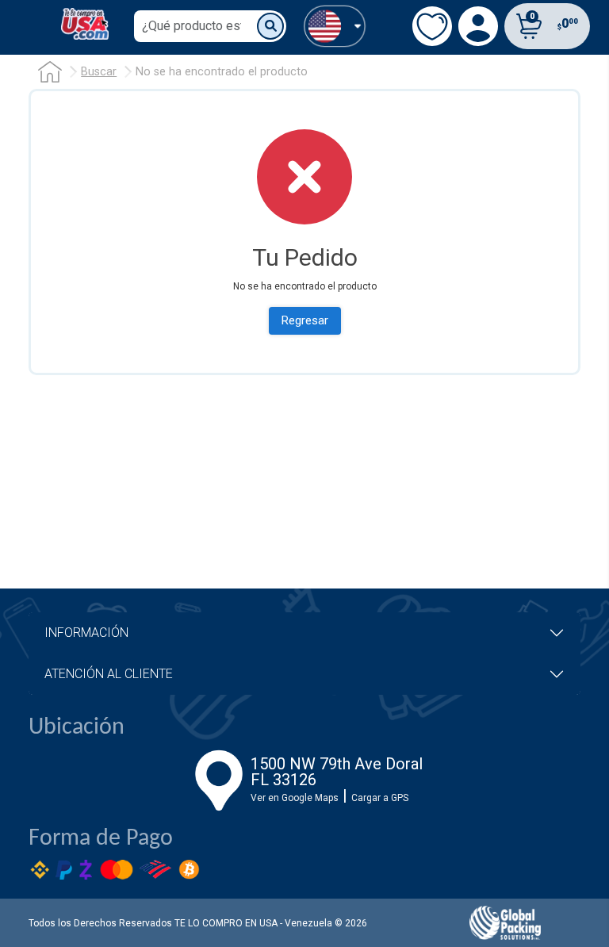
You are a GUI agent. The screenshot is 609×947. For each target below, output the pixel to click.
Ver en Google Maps (295, 797)
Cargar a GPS (379, 797)
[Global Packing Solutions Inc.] (505, 923)
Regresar (305, 320)
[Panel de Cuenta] (334, 26)
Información (86, 632)
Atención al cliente (108, 673)
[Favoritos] (432, 26)
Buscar (99, 72)
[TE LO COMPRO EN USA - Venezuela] (85, 24)
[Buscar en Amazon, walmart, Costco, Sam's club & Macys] (270, 26)
